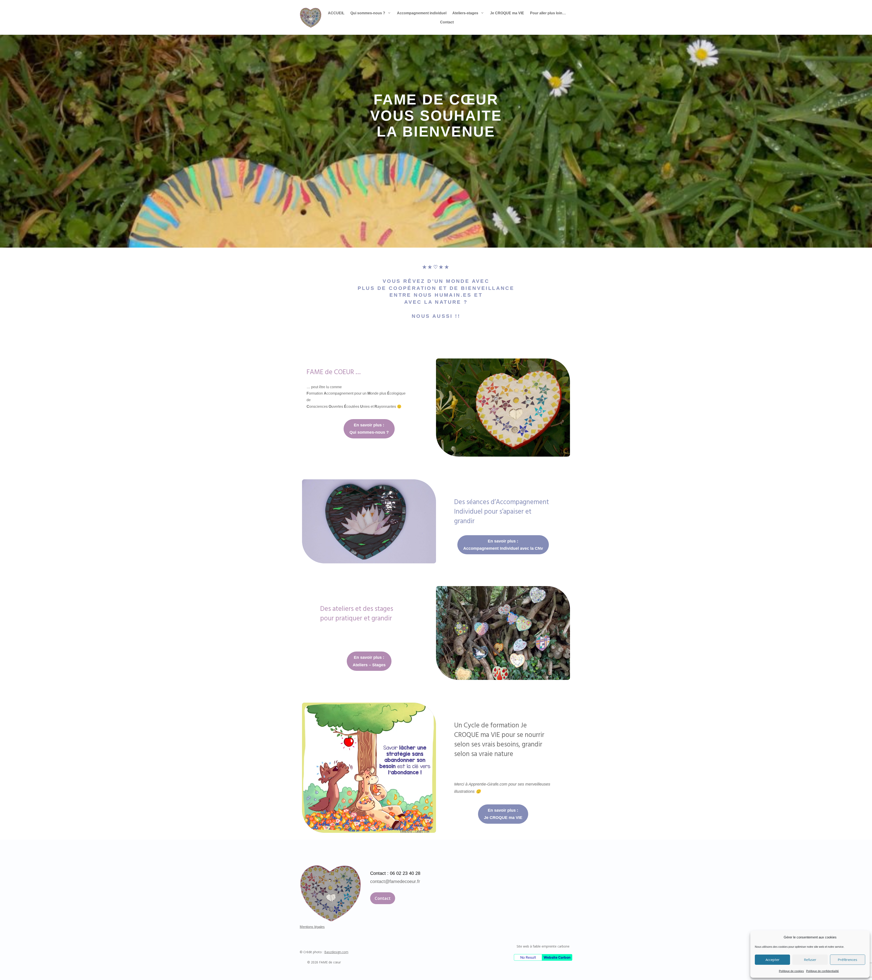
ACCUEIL (336, 13)
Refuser (810, 959)
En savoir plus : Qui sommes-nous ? (369, 429)
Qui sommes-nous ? (367, 13)
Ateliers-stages (465, 13)
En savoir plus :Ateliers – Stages (369, 661)
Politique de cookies (791, 971)
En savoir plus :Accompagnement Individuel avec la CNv (503, 545)
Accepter (772, 959)
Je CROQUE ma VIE (507, 13)
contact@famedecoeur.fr (395, 881)
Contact (447, 22)
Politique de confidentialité (822, 971)
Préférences (847, 959)
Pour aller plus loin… (548, 13)
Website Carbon (557, 957)
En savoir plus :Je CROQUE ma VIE (503, 814)
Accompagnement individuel (421, 13)
